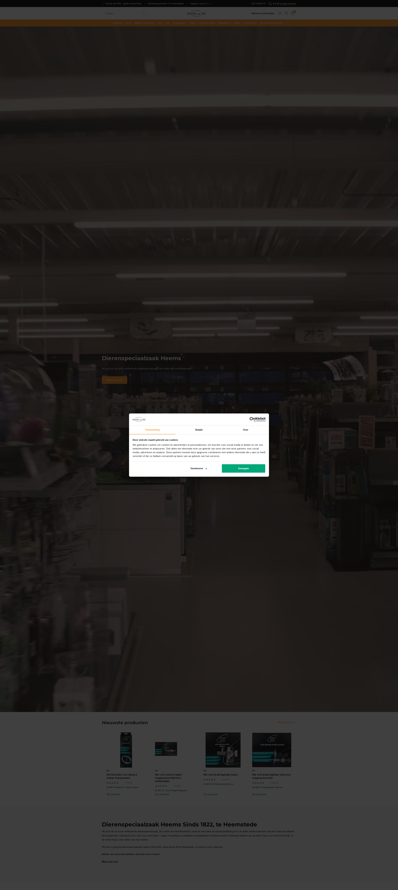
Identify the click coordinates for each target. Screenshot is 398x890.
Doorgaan (243, 468)
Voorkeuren (196, 468)
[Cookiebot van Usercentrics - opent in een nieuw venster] (252, 419)
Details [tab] (199, 429)
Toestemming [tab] (152, 429)
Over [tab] (245, 429)
